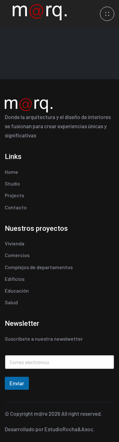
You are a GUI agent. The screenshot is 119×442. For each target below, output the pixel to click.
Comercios (17, 255)
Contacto (16, 207)
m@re (41, 413)
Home (11, 172)
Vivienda (14, 243)
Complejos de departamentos (39, 267)
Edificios (14, 279)
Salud (11, 302)
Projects (14, 195)
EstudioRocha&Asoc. (69, 429)
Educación (17, 290)
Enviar (17, 383)
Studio (12, 183)
